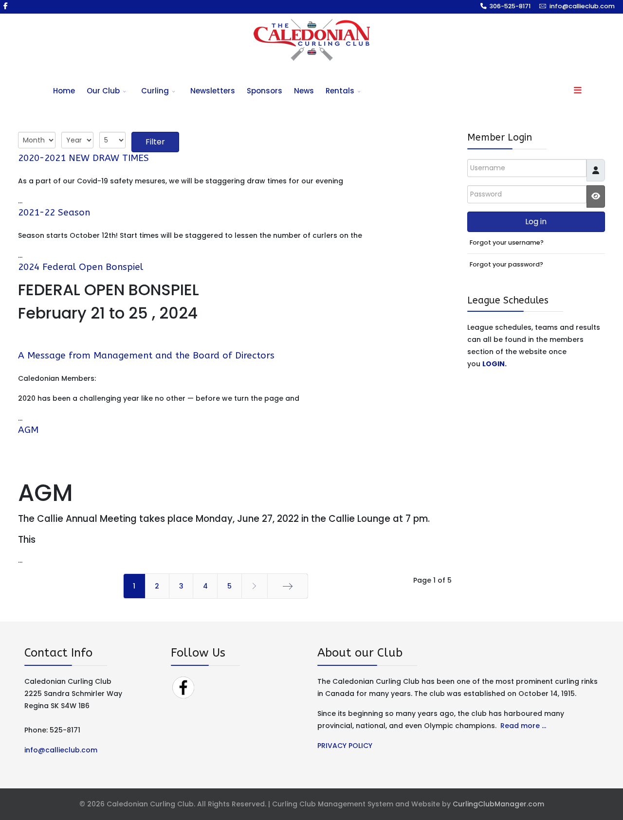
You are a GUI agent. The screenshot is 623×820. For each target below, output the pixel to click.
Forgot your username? (507, 242)
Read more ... (523, 726)
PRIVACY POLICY (344, 745)
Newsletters (212, 91)
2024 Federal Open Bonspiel (80, 267)
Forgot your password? (506, 264)
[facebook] (5, 6)
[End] (288, 586)
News (304, 91)
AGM (28, 430)
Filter (155, 141)
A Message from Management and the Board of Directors (146, 355)
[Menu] (578, 91)
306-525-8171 (510, 6)
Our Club (103, 91)
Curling (155, 91)
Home (64, 91)
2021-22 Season (54, 212)
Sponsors (264, 91)
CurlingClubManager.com (498, 804)
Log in (536, 221)
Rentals (340, 91)
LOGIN (493, 364)
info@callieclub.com (582, 6)
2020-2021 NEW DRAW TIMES (83, 158)
